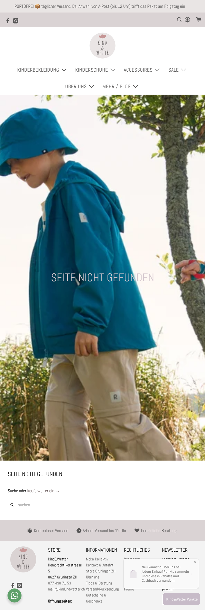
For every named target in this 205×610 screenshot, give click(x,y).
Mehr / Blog (116, 86)
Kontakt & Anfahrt (100, 565)
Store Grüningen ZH (101, 571)
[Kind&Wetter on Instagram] (17, 22)
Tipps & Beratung (99, 583)
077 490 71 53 (59, 583)
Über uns (92, 577)
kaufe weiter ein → (43, 491)
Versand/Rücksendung (102, 589)
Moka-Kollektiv (97, 559)
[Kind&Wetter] (102, 45)
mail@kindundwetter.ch (66, 589)
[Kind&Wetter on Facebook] (9, 22)
